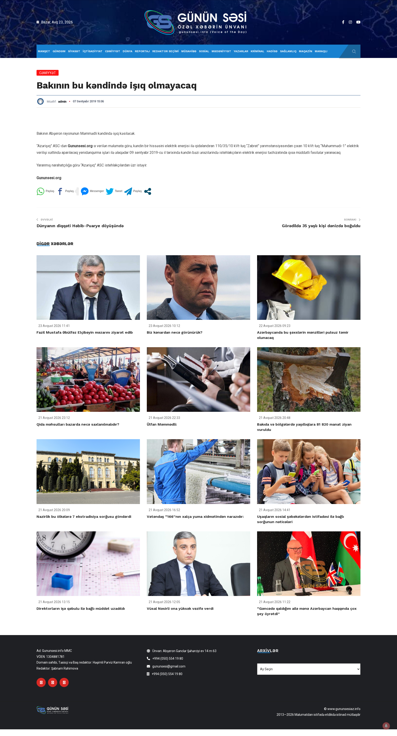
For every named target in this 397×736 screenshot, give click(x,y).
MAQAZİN (305, 51)
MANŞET (44, 51)
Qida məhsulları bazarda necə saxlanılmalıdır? (78, 424)
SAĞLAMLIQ (288, 51)
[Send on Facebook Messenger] (92, 191)
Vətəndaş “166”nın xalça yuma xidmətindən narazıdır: (195, 516)
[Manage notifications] (386, 726)
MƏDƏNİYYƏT (221, 51)
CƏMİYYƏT (112, 51)
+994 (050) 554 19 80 (167, 658)
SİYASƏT (74, 51)
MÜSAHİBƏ (188, 51)
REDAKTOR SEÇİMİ (165, 51)
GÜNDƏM (59, 51)
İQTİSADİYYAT (92, 51)
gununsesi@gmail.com (168, 666)
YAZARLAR (241, 51)
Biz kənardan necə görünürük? (174, 332)
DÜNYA (127, 51)
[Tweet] (114, 191)
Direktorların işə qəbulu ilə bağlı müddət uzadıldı (81, 608)
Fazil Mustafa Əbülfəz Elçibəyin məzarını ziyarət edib (85, 332)
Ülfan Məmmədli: (162, 424)
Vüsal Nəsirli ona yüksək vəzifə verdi (180, 608)
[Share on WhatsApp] (45, 191)
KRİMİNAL (257, 51)
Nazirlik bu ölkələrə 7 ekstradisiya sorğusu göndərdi (84, 516)
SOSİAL (204, 51)
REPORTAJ (142, 51)
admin (62, 101)
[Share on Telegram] (133, 191)
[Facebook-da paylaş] (65, 191)
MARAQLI (321, 51)
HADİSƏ (272, 51)
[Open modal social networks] (148, 191)
